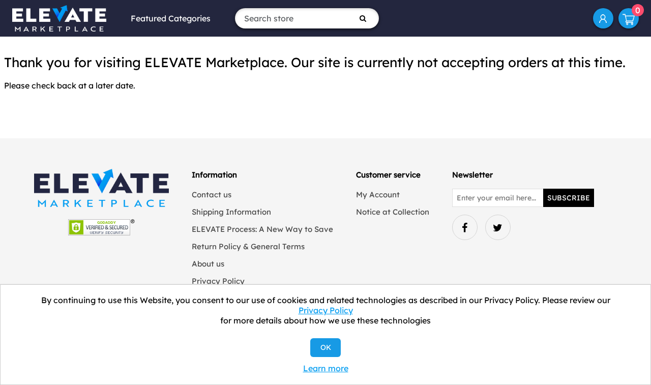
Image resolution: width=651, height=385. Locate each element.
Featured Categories (171, 18)
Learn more (325, 368)
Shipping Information (231, 212)
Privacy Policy (218, 281)
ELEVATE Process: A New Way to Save (262, 229)
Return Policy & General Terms (248, 246)
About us (208, 264)
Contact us (211, 194)
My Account (603, 18)
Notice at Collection (392, 212)
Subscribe (568, 197)
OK (325, 347)
